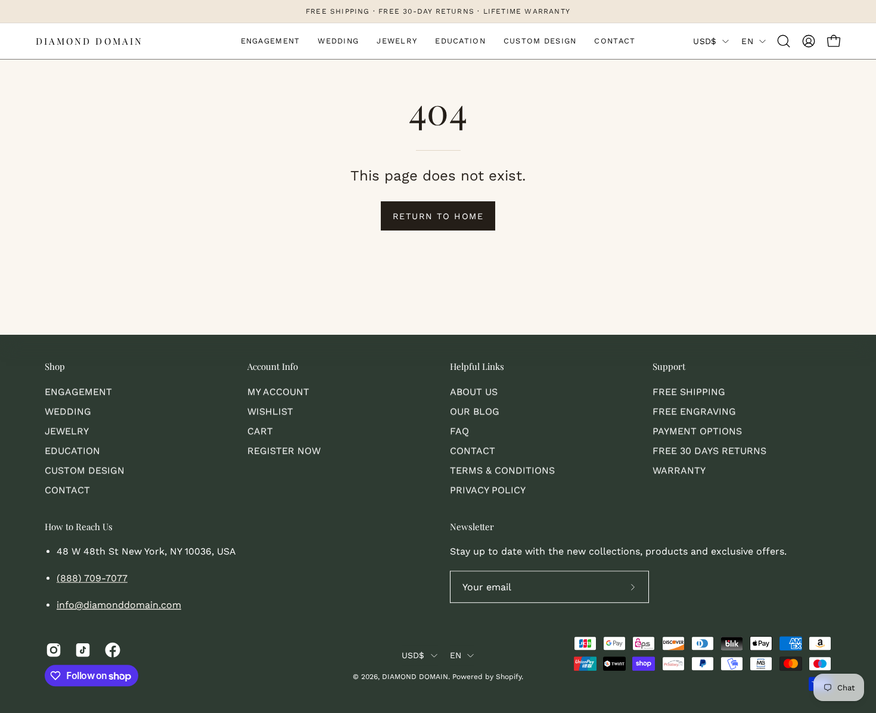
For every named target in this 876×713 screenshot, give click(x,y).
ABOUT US (474, 391)
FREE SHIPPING (689, 391)
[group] (438, 11)
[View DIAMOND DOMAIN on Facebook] (110, 650)
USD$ (704, 41)
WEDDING (68, 411)
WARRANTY (679, 470)
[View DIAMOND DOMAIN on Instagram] (51, 650)
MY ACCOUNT (278, 391)
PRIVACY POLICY (488, 490)
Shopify (508, 676)
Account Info (272, 366)
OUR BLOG (474, 411)
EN (747, 41)
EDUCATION (72, 450)
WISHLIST (270, 411)
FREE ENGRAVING (694, 411)
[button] (783, 41)
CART (260, 431)
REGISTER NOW (284, 450)
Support (669, 366)
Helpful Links (477, 366)
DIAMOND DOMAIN (89, 41)
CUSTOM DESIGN (85, 470)
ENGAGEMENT (78, 391)
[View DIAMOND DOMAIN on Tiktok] (81, 650)
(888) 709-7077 (92, 578)
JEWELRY (67, 431)
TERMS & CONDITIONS (502, 470)
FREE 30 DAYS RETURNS (709, 450)
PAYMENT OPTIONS (697, 431)
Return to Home (438, 216)
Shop (55, 366)
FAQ (459, 431)
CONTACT (67, 490)
